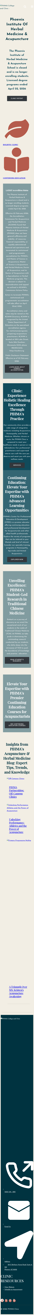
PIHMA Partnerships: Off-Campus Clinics (16, 792)
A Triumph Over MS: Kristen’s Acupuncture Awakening (18, 991)
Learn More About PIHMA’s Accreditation (17, 368)
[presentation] (19, 778)
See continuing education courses (17, 725)
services (17, 465)
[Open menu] (32, 7)
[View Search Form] (25, 7)
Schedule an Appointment (13, 1289)
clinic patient (17, 98)
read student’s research (17, 660)
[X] (6, 1300)
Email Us (8, 1226)
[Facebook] (2, 1300)
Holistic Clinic (10, 145)
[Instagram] (10, 1300)
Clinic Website (9, 1287)
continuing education (14, 178)
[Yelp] (14, 1300)
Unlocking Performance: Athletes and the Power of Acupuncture (18, 826)
